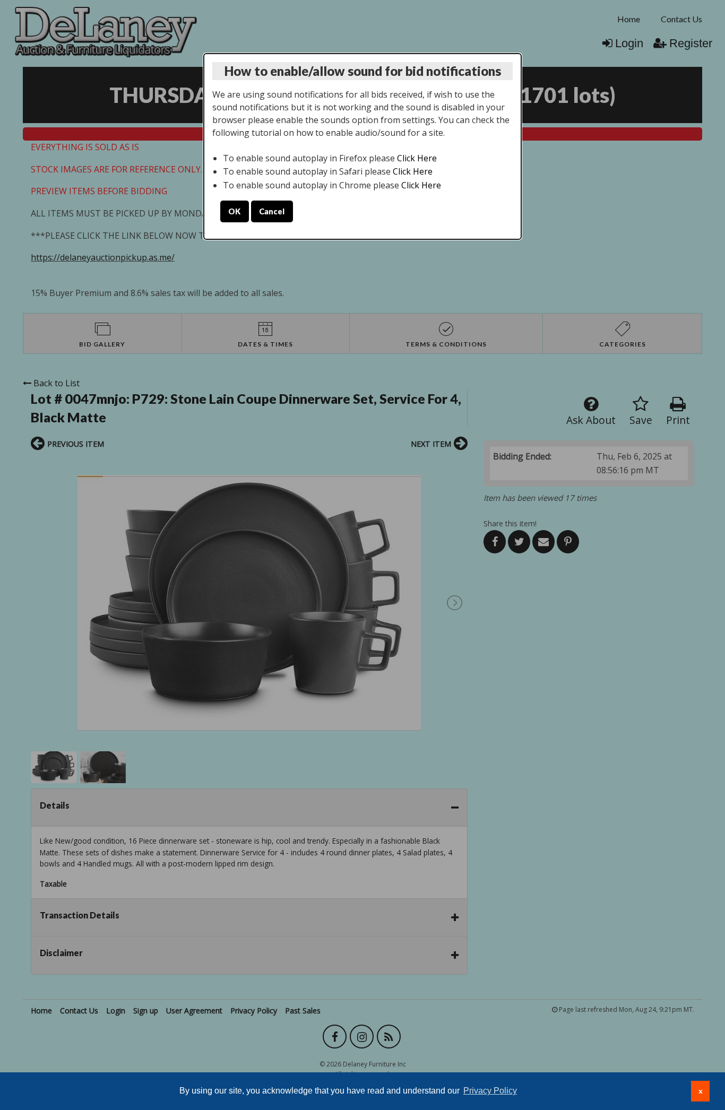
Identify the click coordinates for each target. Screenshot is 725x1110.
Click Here (417, 158)
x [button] (700, 1091)
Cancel (271, 211)
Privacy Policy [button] (490, 1090)
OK (234, 211)
